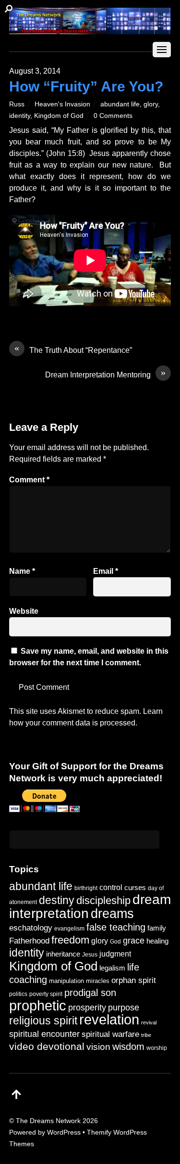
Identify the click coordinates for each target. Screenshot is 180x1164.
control (110, 887)
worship (156, 1048)
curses (135, 887)
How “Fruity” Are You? (86, 86)
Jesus (89, 954)
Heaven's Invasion (62, 104)
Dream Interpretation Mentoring (105, 374)
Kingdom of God (59, 115)
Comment (29, 480)
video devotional (46, 1046)
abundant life (120, 104)
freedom (70, 940)
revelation (109, 1019)
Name (22, 571)
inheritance (63, 954)
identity (19, 115)
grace (133, 940)
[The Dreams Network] (90, 29)
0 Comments (113, 115)
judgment (115, 953)
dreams (112, 913)
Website (23, 611)
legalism (112, 968)
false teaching (115, 927)
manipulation (66, 980)
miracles (97, 980)
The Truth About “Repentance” (73, 349)
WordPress (64, 1132)
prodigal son (90, 992)
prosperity (87, 1007)
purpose (123, 1007)
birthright (85, 888)
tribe (146, 1035)
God (115, 941)
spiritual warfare (110, 1034)
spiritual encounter (44, 1034)
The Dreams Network (48, 1121)
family (156, 928)
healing (157, 941)
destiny (56, 900)
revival (148, 1022)
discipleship (103, 900)
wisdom (128, 1046)
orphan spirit (133, 980)
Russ (16, 104)
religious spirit (43, 1021)
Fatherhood (29, 940)
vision (98, 1047)
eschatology (30, 927)
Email (105, 571)
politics (18, 994)
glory (151, 104)
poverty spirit (45, 994)
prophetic (37, 1005)
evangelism (69, 928)
